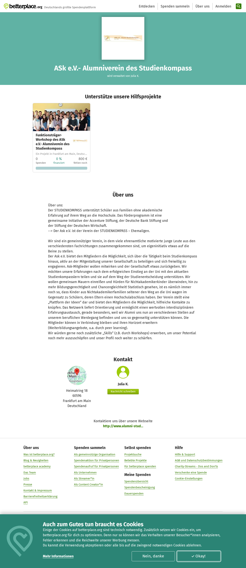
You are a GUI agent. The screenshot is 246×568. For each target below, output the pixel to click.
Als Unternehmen (85, 472)
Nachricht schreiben (123, 391)
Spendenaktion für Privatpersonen (96, 460)
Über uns (202, 6)
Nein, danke (153, 556)
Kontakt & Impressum (37, 490)
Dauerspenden (134, 493)
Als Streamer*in (84, 478)
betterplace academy (37, 466)
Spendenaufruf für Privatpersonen (96, 466)
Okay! (200, 556)
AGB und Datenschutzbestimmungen (199, 460)
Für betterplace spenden (140, 466)
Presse (27, 484)
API (25, 502)
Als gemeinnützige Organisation (94, 454)
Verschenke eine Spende (191, 472)
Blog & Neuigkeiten (35, 460)
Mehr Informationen (58, 556)
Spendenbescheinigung (139, 487)
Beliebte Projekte (135, 460)
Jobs (26, 478)
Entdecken (147, 6)
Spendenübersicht (136, 481)
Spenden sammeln (175, 6)
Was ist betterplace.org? (39, 454)
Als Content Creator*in (88, 484)
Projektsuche (132, 454)
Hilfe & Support (185, 454)
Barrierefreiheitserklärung (40, 496)
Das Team (29, 472)
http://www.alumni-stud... (123, 426)
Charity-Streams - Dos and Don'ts (196, 466)
